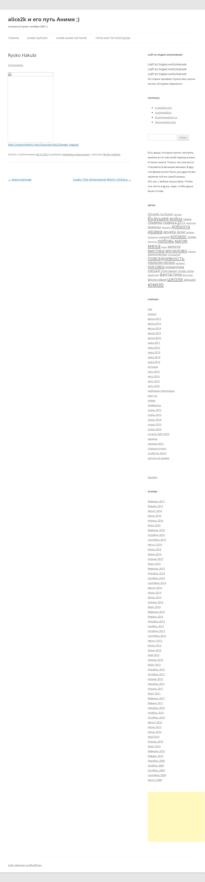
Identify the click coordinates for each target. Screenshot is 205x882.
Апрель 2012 (155, 679)
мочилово (176, 250)
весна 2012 (154, 318)
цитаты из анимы (158, 458)
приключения (161, 262)
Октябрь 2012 (156, 674)
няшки (192, 251)
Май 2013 (153, 655)
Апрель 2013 (155, 660)
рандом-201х (156, 443)
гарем (187, 219)
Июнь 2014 (154, 597)
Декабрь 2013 (156, 621)
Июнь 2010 (154, 732)
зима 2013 (154, 352)
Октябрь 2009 (156, 770)
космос (178, 236)
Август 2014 (155, 588)
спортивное (169, 271)
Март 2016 (154, 525)
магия (181, 241)
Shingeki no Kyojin (160, 214)
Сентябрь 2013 (157, 636)
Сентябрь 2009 (157, 775)
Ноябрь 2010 (156, 712)
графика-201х (174, 222)
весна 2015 (154, 333)
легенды (152, 241)
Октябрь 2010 (156, 717)
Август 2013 (155, 640)
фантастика (171, 274)
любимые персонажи (75, 154)
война (176, 218)
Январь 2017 (155, 506)
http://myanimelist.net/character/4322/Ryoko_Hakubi (43, 145)
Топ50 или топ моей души (112, 38)
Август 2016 (155, 511)
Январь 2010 (155, 756)
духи (181, 231)
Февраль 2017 (156, 501)
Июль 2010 (154, 727)
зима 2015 (154, 362)
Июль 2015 (154, 549)
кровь (192, 237)
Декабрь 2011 (156, 684)
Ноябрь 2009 (156, 765)
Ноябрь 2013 (156, 626)
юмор (156, 284)
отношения (174, 254)
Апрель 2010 (155, 741)
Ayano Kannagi (20, 179)
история (153, 367)
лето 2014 (154, 376)
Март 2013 (154, 664)
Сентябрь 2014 (157, 583)
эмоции (190, 279)
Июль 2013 (154, 645)
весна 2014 (154, 328)
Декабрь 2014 (156, 573)
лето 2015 (154, 381)
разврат (180, 263)
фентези (188, 274)
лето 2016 (154, 386)
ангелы (178, 214)
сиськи (154, 270)
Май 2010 (153, 736)
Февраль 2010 (156, 751)
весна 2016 (154, 338)
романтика (174, 266)
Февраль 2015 (156, 568)
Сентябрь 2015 (157, 539)
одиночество (157, 254)
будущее (158, 218)
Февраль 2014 (156, 612)
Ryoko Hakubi (111, 154)
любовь (165, 241)
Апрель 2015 (155, 559)
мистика (156, 250)
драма (155, 231)
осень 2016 (154, 429)
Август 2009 (155, 780)
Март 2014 (154, 607)
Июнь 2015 (154, 554)
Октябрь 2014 (156, 578)
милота (174, 246)
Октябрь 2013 (156, 631)
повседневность (166, 258)
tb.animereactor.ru (166, 117)
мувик (152, 400)
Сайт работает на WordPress (25, 865)
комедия (164, 237)
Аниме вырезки (37, 38)
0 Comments (15, 65)
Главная (13, 38)
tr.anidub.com (163, 107)
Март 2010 (154, 746)
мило (164, 247)
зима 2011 (154, 343)
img (150, 309)
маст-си (152, 395)
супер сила (186, 271)
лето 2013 (154, 371)
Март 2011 (154, 693)
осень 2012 (154, 410)
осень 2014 (154, 419)
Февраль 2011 (156, 698)
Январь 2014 (155, 616)
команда (153, 237)
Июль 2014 (154, 592)
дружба (169, 231)
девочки (191, 222)
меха (154, 245)
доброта (180, 226)
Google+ (153, 477)
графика (155, 222)
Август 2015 (155, 544)
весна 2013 (154, 323)
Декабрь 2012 (156, 669)
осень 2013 (154, 415)
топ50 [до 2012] (157, 453)
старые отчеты (157, 448)
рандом (152, 439)
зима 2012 (154, 347)
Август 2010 (155, 722)
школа (175, 278)
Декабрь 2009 (156, 760)
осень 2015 (154, 424)
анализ (152, 314)
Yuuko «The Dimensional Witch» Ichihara (102, 179)
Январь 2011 (155, 703)
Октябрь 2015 (156, 535)
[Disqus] (69, 232)
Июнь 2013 (154, 650)
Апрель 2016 (155, 520)
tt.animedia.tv (163, 112)
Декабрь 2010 (156, 708)
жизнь (190, 232)
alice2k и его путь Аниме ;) (43, 19)
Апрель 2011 (155, 688)
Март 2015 (154, 564)
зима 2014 (154, 357)
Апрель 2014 (155, 602)
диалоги (166, 227)
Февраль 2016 (156, 530)
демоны (154, 227)
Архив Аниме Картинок (71, 38)
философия (157, 279)
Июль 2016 (154, 515)
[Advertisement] (176, 817)
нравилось (154, 405)
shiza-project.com (165, 122)
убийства (153, 274)
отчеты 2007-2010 (158, 434)
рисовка (156, 266)
